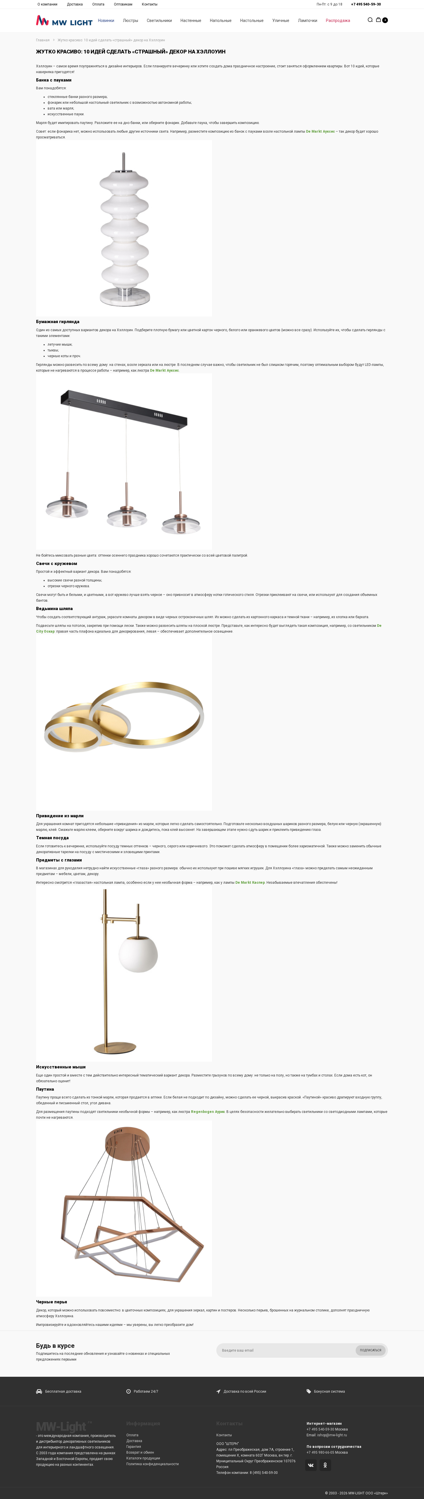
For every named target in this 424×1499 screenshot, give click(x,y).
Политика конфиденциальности (152, 1464)
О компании (47, 4)
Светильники (159, 20)
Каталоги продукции (143, 1458)
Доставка (75, 4)
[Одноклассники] (326, 1466)
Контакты (149, 4)
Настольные (252, 20)
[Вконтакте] (312, 1466)
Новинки (106, 20)
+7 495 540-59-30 (320, 1429)
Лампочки (307, 20)
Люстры (130, 20)
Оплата (98, 4)
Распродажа (338, 20)
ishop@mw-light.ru (332, 1435)
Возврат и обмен (140, 1452)
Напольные (221, 20)
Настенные (191, 20)
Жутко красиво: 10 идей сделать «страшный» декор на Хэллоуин (111, 40)
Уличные (280, 20)
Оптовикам (123, 4)
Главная (43, 40)
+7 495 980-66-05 (320, 1452)
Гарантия (133, 1447)
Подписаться (370, 1350)
